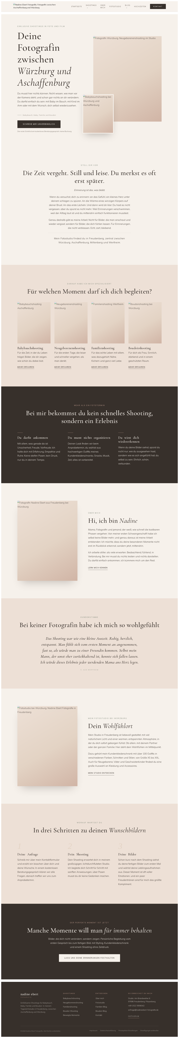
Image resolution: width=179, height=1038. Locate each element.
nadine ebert (29, 995)
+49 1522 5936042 (136, 1005)
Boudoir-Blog (101, 1011)
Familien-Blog (101, 1007)
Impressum (93, 1030)
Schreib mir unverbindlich (39, 124)
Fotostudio (115, 6)
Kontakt (157, 6)
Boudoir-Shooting (70, 1011)
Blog (127, 5)
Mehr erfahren (25, 367)
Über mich (102, 6)
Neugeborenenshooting (73, 1002)
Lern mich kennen (98, 568)
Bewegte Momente (71, 1015)
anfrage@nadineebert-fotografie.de (143, 1010)
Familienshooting (70, 1007)
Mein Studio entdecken (101, 773)
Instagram (133, 1016)
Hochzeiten (140, 6)
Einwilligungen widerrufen (149, 1030)
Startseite (76, 6)
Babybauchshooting (71, 998)
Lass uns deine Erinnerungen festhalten (89, 958)
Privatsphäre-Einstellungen (128, 1030)
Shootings (91, 5)
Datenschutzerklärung (108, 1030)
